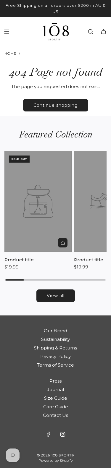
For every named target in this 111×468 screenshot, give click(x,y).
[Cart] (103, 31)
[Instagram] (62, 434)
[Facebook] (48, 434)
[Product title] (38, 201)
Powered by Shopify (55, 460)
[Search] (90, 31)
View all (56, 295)
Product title (19, 260)
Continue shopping (55, 105)
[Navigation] (6, 31)
